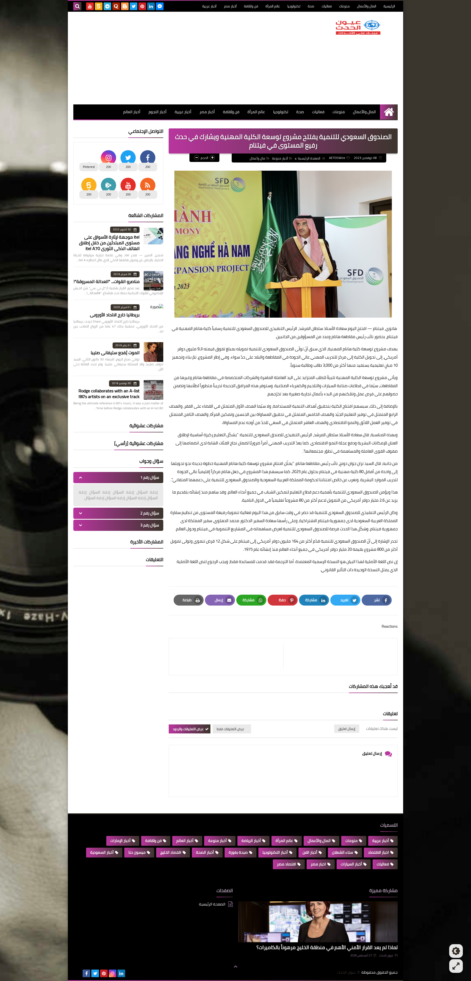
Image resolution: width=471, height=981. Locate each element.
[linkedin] (151, 6)
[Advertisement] (172, 58)
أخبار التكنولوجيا (275, 852)
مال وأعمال (257, 158)
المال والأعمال (366, 6)
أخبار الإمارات (120, 840)
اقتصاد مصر (286, 864)
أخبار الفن (310, 852)
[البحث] (77, 6)
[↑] (235, 966)
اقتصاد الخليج (170, 852)
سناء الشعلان (342, 852)
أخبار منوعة (280, 158)
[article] (228, 657)
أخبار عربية (209, 6)
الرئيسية (389, 6)
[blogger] (125, 6)
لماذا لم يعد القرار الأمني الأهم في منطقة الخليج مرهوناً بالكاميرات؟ (327, 947)
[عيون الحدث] (358, 27)
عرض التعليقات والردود (188, 729)
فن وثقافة (251, 6)
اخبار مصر (318, 864)
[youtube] (90, 6)
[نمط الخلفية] (456, 966)
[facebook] (86, 973)
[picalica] (77, 973)
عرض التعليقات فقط (230, 729)
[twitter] (133, 6)
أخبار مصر (230, 6)
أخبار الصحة (205, 852)
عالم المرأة (272, 6)
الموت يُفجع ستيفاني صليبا (115, 352)
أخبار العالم (131, 111)
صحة (311, 6)
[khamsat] (98, 6)
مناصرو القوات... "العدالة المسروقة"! (107, 281)
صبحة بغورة (238, 852)
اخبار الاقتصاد (378, 852)
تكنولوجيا (293, 6)
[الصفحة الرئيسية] (389, 111)
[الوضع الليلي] (456, 951)
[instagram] (112, 973)
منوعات (344, 6)
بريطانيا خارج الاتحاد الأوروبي (115, 315)
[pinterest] (142, 6)
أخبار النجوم (158, 111)
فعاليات (327, 6)
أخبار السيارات (351, 864)
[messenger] (160, 6)
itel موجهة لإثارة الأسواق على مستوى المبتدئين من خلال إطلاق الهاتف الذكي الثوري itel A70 (109, 242)
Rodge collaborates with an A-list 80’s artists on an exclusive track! (109, 394)
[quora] (116, 6)
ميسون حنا (137, 852)
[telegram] (107, 6)
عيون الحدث (386, 955)
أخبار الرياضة (251, 840)
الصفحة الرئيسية (309, 158)
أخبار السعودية (102, 852)
